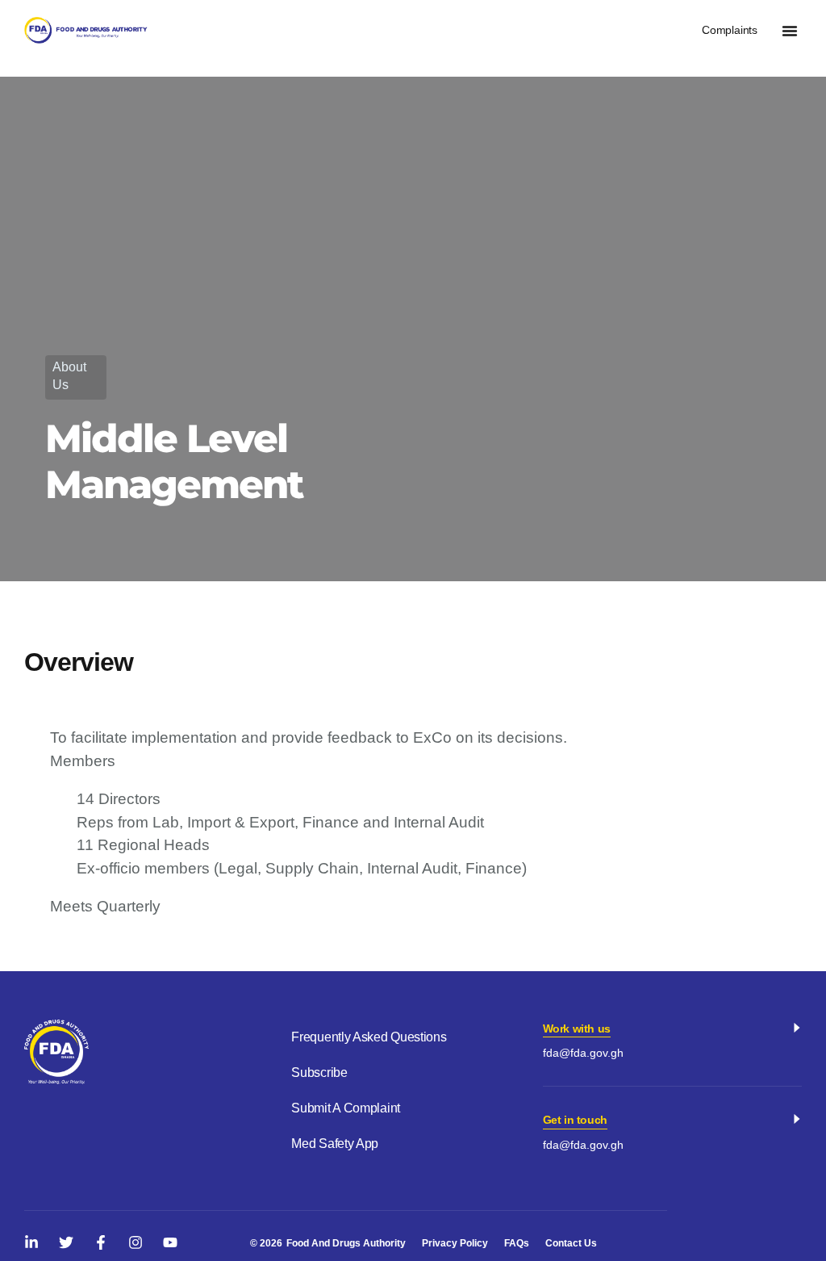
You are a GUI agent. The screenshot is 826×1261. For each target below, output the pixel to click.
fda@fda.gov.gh (583, 1052)
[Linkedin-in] (31, 1242)
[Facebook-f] (101, 1242)
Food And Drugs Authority (346, 1243)
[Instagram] (135, 1242)
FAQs (516, 1243)
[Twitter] (66, 1242)
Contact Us (571, 1243)
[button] (790, 31)
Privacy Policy (455, 1243)
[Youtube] (170, 1242)
